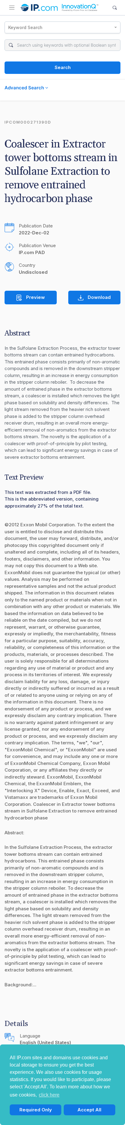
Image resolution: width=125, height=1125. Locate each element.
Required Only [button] (35, 1110)
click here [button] (49, 1094)
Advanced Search (25, 88)
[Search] (114, 7)
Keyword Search (25, 27)
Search (63, 67)
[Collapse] (12, 7)
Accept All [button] (89, 1110)
